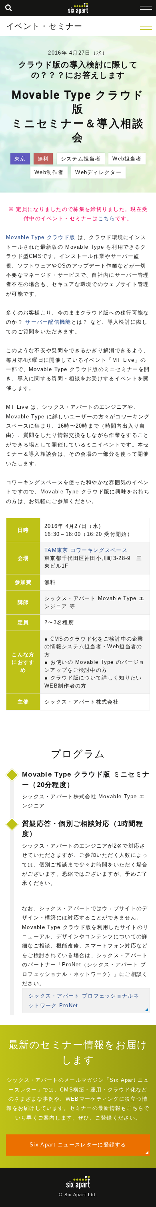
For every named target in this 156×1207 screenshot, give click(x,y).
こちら (106, 218)
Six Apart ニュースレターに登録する (78, 1145)
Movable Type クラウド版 (40, 237)
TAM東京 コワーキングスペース (86, 550)
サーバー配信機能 (48, 322)
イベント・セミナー (44, 26)
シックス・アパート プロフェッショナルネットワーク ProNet (83, 1000)
